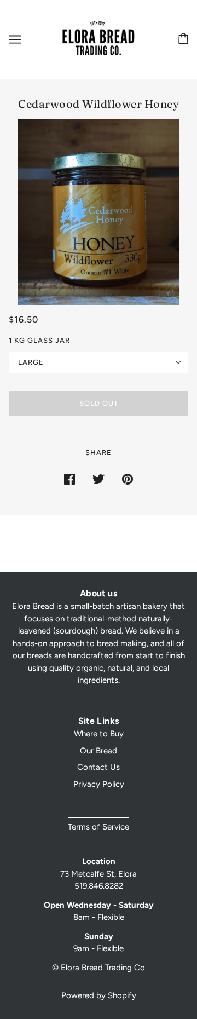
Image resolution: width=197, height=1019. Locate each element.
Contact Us (98, 767)
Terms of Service (98, 827)
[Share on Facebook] (69, 478)
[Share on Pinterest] (127, 478)
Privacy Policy (98, 784)
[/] (98, 39)
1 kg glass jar (39, 340)
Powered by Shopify (98, 995)
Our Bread (98, 751)
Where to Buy (99, 734)
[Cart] (181, 39)
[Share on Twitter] (98, 478)
